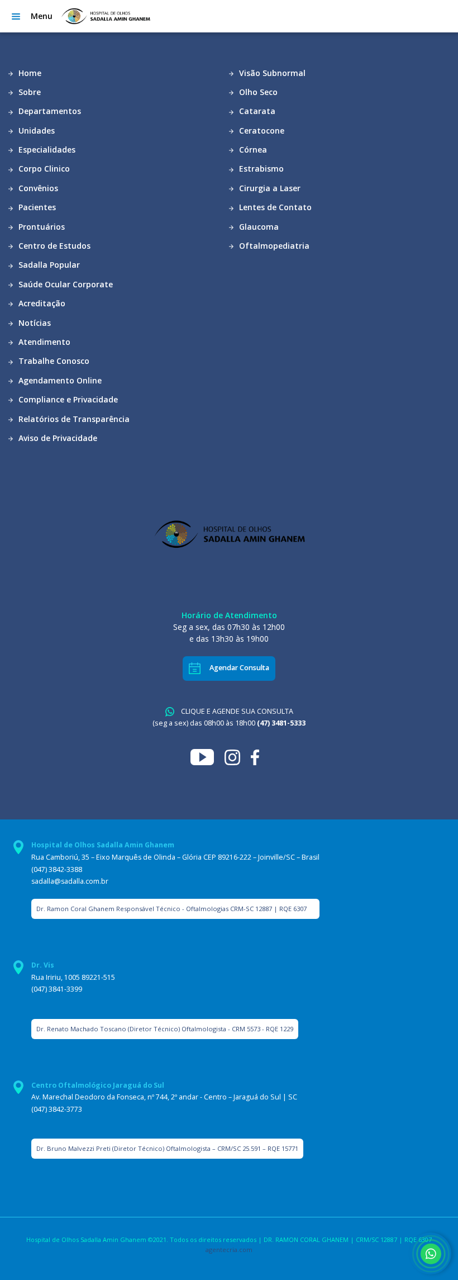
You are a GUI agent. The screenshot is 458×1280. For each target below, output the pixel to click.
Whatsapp (430, 1253)
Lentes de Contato (274, 207)
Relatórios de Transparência (73, 419)
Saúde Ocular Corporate (64, 284)
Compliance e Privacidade (67, 399)
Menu (42, 16)
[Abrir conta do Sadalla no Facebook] (259, 756)
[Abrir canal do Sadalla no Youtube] (207, 756)
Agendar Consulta (239, 667)
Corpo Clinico (43, 168)
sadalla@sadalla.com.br (69, 881)
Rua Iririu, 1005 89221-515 (73, 977)
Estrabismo (260, 168)
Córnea (252, 149)
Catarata (256, 111)
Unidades (35, 130)
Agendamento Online (59, 380)
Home (28, 73)
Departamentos (48, 111)
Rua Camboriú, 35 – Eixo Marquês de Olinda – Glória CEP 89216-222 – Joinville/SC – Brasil (175, 857)
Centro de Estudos (53, 245)
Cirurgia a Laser (268, 188)
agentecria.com (229, 1249)
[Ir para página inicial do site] (105, 16)
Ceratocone (260, 130)
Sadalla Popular (48, 264)
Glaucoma (258, 226)
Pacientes (36, 207)
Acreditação (40, 303)
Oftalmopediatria (273, 245)
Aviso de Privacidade (56, 438)
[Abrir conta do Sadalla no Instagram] (238, 756)
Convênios (37, 188)
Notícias (33, 322)
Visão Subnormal (271, 73)
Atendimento (43, 341)
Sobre (28, 92)
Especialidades (45, 149)
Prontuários (40, 226)
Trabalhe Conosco (52, 360)
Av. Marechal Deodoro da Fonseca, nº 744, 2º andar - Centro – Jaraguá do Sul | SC (164, 1097)
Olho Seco (257, 92)
